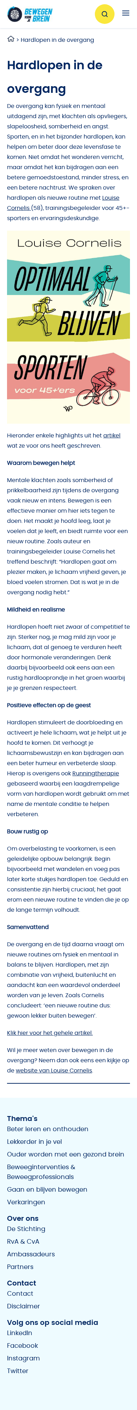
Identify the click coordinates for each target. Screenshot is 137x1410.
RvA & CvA (23, 1242)
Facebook (22, 1346)
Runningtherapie (95, 773)
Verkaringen (26, 1202)
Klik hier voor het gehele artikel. (50, 1033)
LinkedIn (19, 1333)
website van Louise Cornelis (54, 1070)
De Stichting (26, 1229)
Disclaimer (23, 1306)
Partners (20, 1267)
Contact (20, 1294)
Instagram (23, 1358)
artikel (111, 435)
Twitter (17, 1371)
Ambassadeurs (31, 1254)
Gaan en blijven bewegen (47, 1190)
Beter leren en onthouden (48, 1129)
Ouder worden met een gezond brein (65, 1155)
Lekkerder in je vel (34, 1142)
